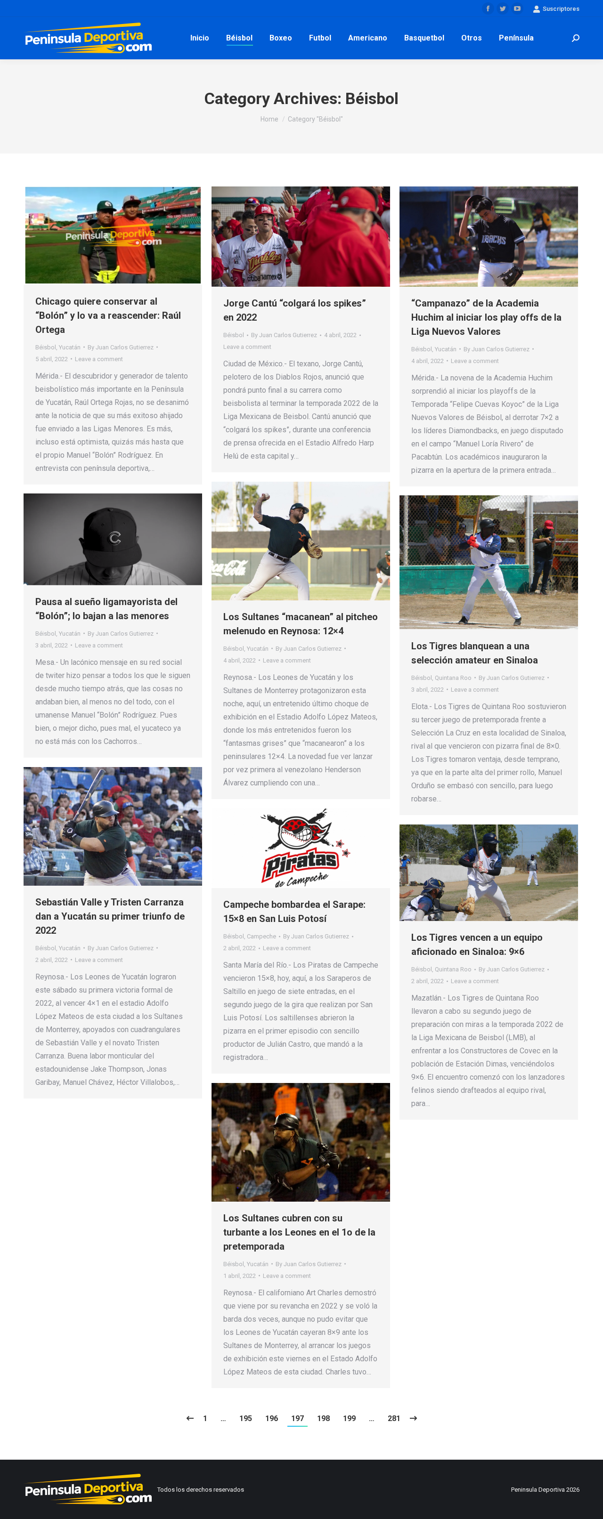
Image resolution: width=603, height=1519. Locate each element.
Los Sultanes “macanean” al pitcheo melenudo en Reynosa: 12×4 (300, 624)
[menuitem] (199, 38)
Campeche (261, 936)
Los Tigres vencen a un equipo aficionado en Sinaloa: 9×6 (477, 944)
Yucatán (70, 347)
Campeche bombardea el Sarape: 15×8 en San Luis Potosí (294, 911)
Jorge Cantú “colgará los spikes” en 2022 (294, 310)
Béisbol (45, 347)
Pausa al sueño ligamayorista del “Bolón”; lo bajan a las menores (106, 609)
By (121, 347)
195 (245, 1418)
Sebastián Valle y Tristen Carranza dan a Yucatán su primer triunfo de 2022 (110, 916)
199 (349, 1418)
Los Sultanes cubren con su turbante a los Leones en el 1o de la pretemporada (299, 1232)
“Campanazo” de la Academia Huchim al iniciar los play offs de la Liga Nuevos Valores (486, 317)
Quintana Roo (453, 677)
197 (297, 1418)
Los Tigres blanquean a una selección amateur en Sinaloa (474, 653)
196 (271, 1418)
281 (394, 1418)
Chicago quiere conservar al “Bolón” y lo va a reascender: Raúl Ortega (108, 315)
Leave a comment (99, 359)
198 (323, 1418)
